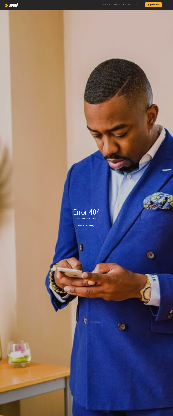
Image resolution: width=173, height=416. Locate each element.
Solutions (105, 5)
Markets (115, 5)
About (136, 5)
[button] (153, 4)
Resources (126, 5)
